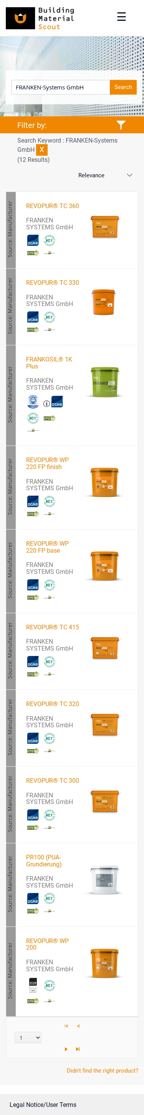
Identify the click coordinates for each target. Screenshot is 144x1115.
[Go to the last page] (78, 1049)
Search (123, 87)
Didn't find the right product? (102, 1070)
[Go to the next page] (66, 1049)
